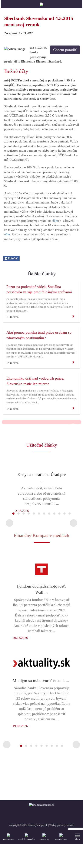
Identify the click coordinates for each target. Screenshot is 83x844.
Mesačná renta (61, 839)
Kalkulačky (44, 839)
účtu (7, 234)
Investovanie (8, 839)
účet (55, 220)
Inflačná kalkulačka (26, 839)
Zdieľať (12, 258)
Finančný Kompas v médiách (41, 535)
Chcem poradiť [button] (65, 50)
